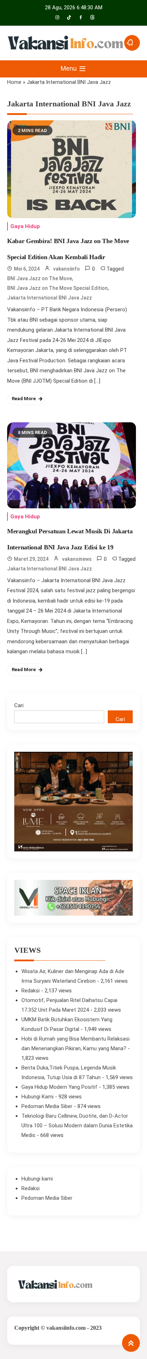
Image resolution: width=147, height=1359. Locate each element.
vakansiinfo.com (66, 1328)
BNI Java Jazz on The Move (39, 278)
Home (14, 82)
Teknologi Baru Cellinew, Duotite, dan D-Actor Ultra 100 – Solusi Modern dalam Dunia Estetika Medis (77, 1125)
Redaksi (30, 990)
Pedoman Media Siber (46, 1106)
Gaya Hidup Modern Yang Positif (59, 1087)
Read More (24, 398)
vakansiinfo (66, 269)
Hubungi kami (37, 1179)
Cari (19, 705)
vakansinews (77, 559)
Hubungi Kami (37, 1096)
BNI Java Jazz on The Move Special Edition (57, 288)
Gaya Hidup (25, 226)
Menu (69, 68)
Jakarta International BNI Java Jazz (49, 298)
